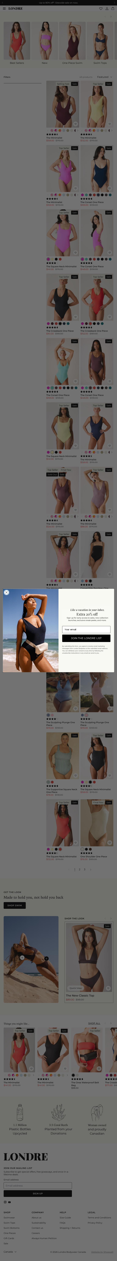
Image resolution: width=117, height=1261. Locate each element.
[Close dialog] (6, 592)
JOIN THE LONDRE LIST (86, 638)
